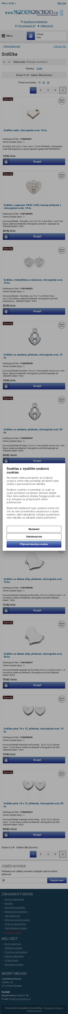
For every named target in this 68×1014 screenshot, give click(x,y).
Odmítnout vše (34, 536)
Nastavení (34, 529)
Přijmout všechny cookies (34, 544)
